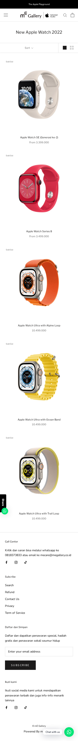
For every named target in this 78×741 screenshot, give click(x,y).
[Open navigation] (6, 15)
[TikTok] (25, 562)
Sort (28, 47)
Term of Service (15, 613)
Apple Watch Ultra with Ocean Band (39, 419)
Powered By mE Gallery (39, 731)
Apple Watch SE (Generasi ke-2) (39, 137)
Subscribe (20, 665)
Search (9, 585)
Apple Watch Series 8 (39, 231)
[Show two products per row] (72, 48)
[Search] (65, 15)
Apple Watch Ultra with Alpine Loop (39, 325)
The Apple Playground (39, 4)
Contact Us (12, 599)
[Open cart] (72, 15)
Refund (9, 592)
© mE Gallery (39, 725)
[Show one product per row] (65, 48)
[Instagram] (16, 562)
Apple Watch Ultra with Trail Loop (39, 513)
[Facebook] (6, 562)
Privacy (9, 606)
